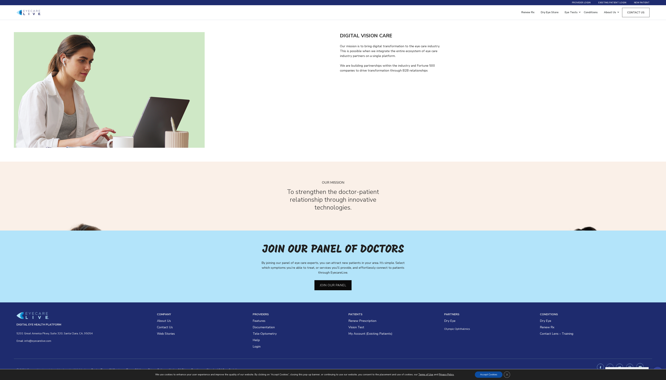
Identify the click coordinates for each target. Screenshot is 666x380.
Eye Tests (571, 12)
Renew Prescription (362, 321)
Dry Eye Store (549, 12)
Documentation (264, 327)
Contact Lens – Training (556, 334)
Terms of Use (425, 374)
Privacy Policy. (446, 374)
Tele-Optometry (265, 334)
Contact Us (165, 327)
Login (257, 346)
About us (610, 12)
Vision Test (356, 327)
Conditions (591, 12)
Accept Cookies (488, 374)
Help (256, 340)
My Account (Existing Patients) (370, 334)
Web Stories (166, 334)
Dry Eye (449, 321)
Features (259, 321)
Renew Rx (528, 12)
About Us (164, 321)
